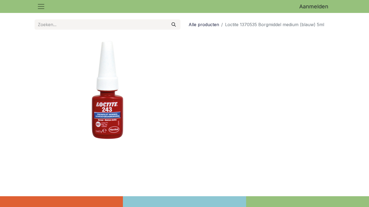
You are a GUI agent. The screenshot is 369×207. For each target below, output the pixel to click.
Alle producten (204, 24)
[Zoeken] (173, 24)
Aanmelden (313, 6)
